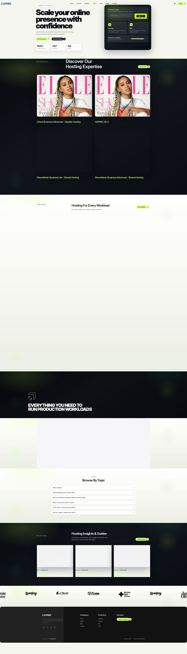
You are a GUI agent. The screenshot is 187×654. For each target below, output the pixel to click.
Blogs (107, 3)
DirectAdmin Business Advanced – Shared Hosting (119, 180)
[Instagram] (54, 630)
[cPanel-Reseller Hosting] (147, 225)
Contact (114, 3)
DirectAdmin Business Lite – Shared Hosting (58, 180)
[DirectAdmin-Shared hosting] (147, 284)
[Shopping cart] (174, 3)
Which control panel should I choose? (63, 505)
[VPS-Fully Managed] (147, 328)
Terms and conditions (139, 641)
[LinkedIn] (51, 630)
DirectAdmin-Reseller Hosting (99, 269)
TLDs (99, 629)
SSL (94, 3)
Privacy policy (127, 641)
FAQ (101, 3)
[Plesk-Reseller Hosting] (147, 314)
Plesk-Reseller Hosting (94, 313)
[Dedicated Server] (147, 255)
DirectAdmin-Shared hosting (99, 284)
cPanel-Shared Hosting (94, 240)
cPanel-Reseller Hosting (95, 225)
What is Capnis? (57, 490)
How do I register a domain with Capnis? (64, 515)
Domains (100, 621)
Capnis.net (53, 641)
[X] (47, 630)
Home (71, 3)
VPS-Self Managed (91, 357)
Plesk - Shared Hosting (94, 299)
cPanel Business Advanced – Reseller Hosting (58, 124)
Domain (79, 3)
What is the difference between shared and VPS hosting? (69, 500)
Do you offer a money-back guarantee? (64, 510)
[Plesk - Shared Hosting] (147, 299)
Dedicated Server (90, 255)
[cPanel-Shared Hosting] (147, 240)
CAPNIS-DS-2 (102, 124)
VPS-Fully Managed (92, 328)
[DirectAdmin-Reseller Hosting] (147, 270)
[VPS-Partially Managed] (147, 343)
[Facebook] (43, 630)
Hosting (86, 3)
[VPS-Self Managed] (147, 358)
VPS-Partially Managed (94, 343)
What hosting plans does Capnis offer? (64, 495)
